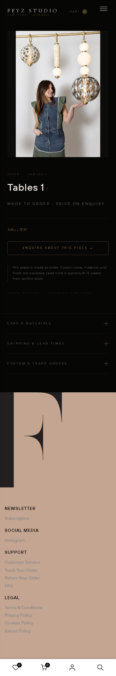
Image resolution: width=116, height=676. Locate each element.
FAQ (9, 585)
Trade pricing (23, 292)
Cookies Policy (19, 623)
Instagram (15, 540)
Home (13, 174)
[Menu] (104, 12)
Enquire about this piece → (58, 247)
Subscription (17, 518)
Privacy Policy (18, 615)
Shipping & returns (70, 292)
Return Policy (18, 631)
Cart (78, 11)
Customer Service (22, 562)
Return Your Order (22, 578)
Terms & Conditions (23, 607)
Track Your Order (21, 570)
